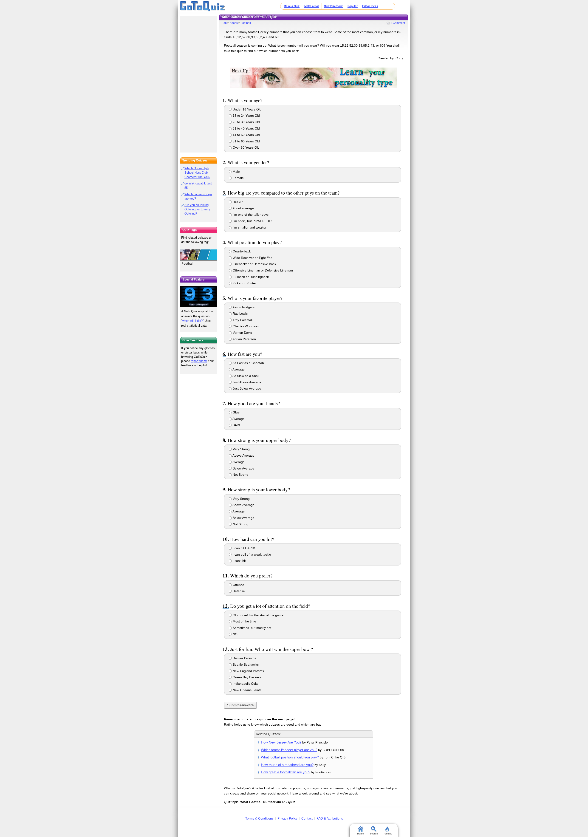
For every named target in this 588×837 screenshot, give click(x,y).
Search (374, 833)
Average (238, 369)
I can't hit (239, 561)
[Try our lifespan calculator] (198, 296)
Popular (353, 6)
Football (246, 23)
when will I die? (192, 320)
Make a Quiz (292, 6)
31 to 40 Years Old (246, 128)
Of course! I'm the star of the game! (258, 615)
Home (360, 833)
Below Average (243, 468)
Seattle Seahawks (245, 664)
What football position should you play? (290, 757)
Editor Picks (370, 6)
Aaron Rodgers (243, 307)
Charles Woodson (245, 326)
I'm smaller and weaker (249, 227)
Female (238, 178)
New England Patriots (248, 671)
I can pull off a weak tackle (251, 554)
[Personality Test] (313, 78)
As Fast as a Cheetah (248, 363)
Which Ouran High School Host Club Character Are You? (197, 173)
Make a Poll (311, 6)
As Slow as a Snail (245, 376)
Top (224, 23)
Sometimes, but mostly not (251, 628)
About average (243, 208)
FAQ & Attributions (330, 818)
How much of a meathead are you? (287, 765)
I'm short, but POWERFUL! (252, 221)
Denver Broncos (244, 658)
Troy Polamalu (243, 320)
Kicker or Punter (244, 283)
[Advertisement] (198, 83)
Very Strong (241, 449)
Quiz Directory (333, 6)
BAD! (236, 425)
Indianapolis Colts (245, 683)
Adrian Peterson (244, 339)
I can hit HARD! (243, 548)
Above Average (243, 455)
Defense (238, 591)
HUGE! (237, 202)
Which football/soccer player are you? (289, 750)
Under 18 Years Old (246, 109)
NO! (235, 634)
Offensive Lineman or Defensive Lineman (262, 270)
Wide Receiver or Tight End (252, 258)
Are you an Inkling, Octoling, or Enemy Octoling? (197, 209)
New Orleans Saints (246, 690)
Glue (236, 412)
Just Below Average (246, 388)
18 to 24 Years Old (246, 115)
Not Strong (240, 474)
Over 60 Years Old (246, 147)
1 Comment (397, 23)
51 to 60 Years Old (246, 141)
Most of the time (244, 621)
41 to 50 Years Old (246, 135)
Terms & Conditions (259, 818)
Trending (387, 833)
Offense (238, 585)
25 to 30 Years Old (246, 122)
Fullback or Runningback (250, 277)
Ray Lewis (240, 313)
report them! (199, 361)
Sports (234, 23)
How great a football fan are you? (285, 772)
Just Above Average (246, 382)
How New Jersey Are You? (281, 742)
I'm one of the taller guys (250, 214)
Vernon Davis (242, 332)
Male (236, 171)
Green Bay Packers (246, 677)
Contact (307, 818)
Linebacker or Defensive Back (254, 264)
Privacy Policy (287, 818)
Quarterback (241, 251)
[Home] (202, 6)
